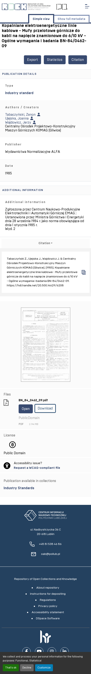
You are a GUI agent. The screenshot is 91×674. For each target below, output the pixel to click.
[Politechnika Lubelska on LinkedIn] (64, 651)
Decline (26, 667)
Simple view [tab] (41, 19)
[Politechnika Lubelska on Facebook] (26, 651)
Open (26, 409)
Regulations (48, 600)
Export (32, 59)
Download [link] (45, 408)
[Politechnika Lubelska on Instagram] (52, 651)
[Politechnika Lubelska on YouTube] (39, 651)
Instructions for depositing (48, 593)
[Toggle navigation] (87, 6)
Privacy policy (47, 606)
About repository (47, 587)
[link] (46, 488)
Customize (44, 667)
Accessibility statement (48, 612)
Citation (78, 59)
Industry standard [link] (19, 93)
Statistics (54, 59)
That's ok (11, 667)
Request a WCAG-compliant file (37, 467)
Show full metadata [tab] (71, 19)
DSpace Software (48, 618)
